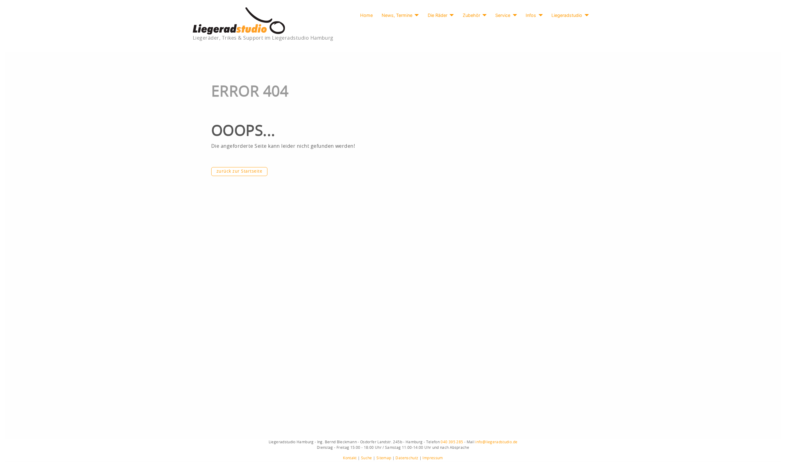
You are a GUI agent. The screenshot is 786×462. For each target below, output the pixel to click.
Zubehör (471, 15)
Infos (531, 15)
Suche (366, 458)
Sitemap (383, 458)
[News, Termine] (415, 15)
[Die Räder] (450, 15)
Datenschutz (406, 458)
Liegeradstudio (566, 15)
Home (366, 15)
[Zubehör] (483, 15)
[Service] (513, 15)
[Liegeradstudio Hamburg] (239, 20)
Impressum (432, 458)
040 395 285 (452, 442)
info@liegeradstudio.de (496, 442)
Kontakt (350, 458)
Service (502, 15)
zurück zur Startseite (239, 171)
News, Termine (397, 15)
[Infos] (539, 15)
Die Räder (437, 15)
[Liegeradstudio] (585, 15)
